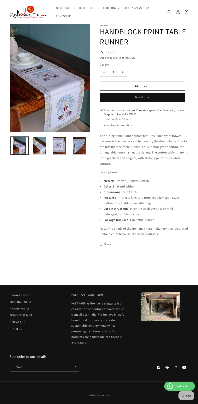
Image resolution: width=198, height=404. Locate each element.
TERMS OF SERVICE (21, 315)
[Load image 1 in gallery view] (20, 146)
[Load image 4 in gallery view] (80, 146)
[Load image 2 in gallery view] (40, 146)
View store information (118, 125)
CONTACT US (17, 322)
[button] (65, 8)
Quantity (104, 64)
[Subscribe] (75, 367)
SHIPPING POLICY (21, 301)
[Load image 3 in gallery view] (60, 146)
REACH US (16, 329)
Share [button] (107, 244)
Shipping (105, 57)
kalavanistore (102, 395)
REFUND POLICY (20, 308)
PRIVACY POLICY (20, 295)
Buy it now (142, 97)
